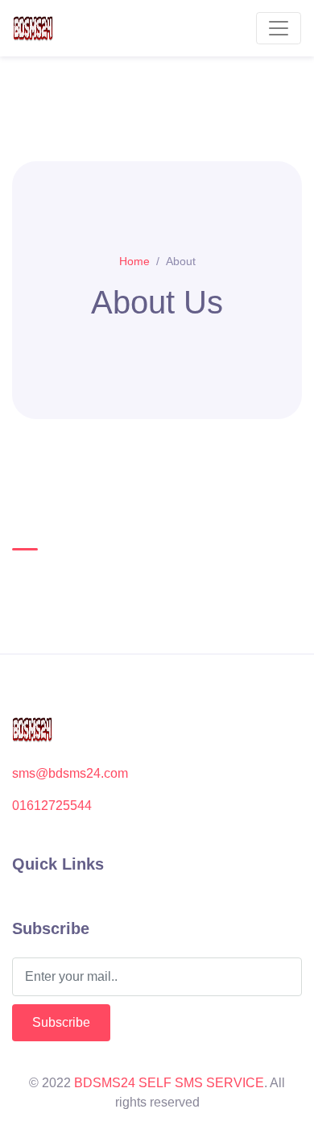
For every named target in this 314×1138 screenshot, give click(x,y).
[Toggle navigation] (278, 28)
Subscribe (61, 1022)
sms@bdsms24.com (70, 773)
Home (134, 261)
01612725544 (52, 805)
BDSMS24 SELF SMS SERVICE (169, 1083)
